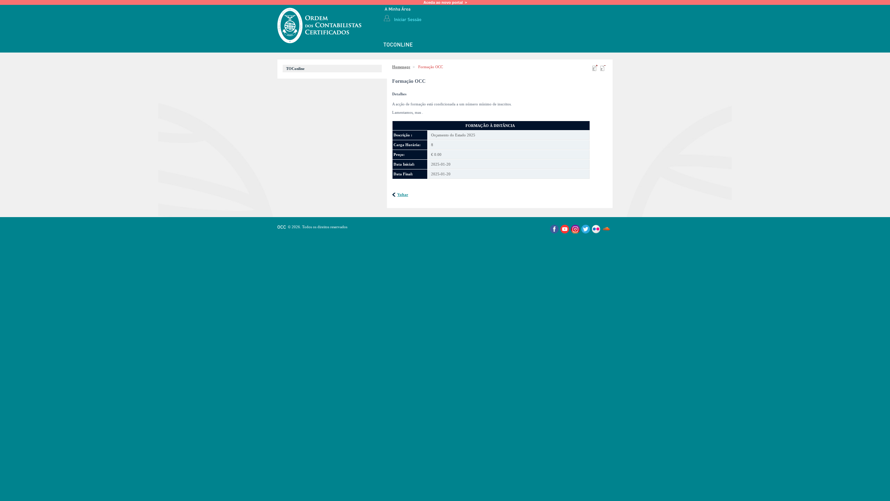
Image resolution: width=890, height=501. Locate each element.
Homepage (401, 67)
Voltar (402, 194)
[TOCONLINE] (398, 45)
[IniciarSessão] (407, 19)
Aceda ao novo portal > (445, 2)
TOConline (295, 68)
